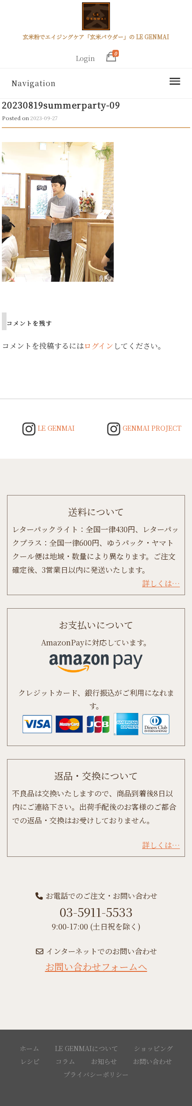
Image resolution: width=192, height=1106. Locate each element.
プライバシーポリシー (96, 1074)
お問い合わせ (152, 1061)
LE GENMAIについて (86, 1048)
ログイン (98, 345)
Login (85, 58)
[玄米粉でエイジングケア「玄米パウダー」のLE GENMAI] (96, 17)
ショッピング (153, 1048)
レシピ (30, 1061)
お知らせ (104, 1061)
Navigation (33, 83)
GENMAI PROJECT (151, 428)
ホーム (29, 1048)
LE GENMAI (55, 428)
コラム (65, 1061)
